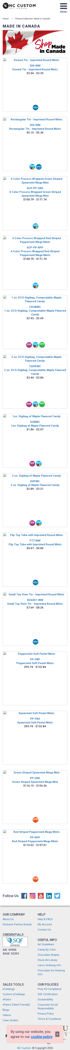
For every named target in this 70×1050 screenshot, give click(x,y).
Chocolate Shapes (48, 954)
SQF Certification (48, 994)
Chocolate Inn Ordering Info (51, 972)
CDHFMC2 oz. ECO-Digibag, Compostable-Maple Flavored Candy (35, 370)
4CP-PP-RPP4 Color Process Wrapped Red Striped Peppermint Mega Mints (35, 251)
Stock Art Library (47, 960)
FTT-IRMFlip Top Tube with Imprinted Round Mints (35, 542)
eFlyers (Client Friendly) (16, 1004)
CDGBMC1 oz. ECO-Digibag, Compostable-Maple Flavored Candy (35, 310)
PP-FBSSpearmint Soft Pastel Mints (35, 720)
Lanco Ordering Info (49, 965)
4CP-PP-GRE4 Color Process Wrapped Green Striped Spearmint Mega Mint (35, 192)
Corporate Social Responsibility (48, 1006)
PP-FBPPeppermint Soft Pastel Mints (35, 661)
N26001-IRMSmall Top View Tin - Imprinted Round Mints (35, 601)
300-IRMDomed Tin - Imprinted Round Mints (35, 67)
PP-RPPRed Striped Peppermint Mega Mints (35, 839)
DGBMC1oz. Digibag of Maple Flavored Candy (35, 423)
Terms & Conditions (49, 1018)
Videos (7, 1015)
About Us (8, 919)
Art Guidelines (46, 944)
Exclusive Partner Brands (17, 924)
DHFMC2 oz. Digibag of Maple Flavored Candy (35, 483)
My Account (45, 924)
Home (6, 18)
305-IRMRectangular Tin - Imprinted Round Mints (35, 126)
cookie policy (42, 1037)
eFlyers (7, 999)
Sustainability (45, 999)
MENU (63, 11)
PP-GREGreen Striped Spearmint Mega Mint (35, 780)
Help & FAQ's (45, 919)
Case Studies (10, 1020)
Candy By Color (47, 949)
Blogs (6, 1009)
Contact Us (44, 929)
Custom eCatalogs (14, 994)
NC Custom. (24, 1048)
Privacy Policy (46, 1013)
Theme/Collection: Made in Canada (32, 18)
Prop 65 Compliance (50, 989)
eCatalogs (9, 989)
